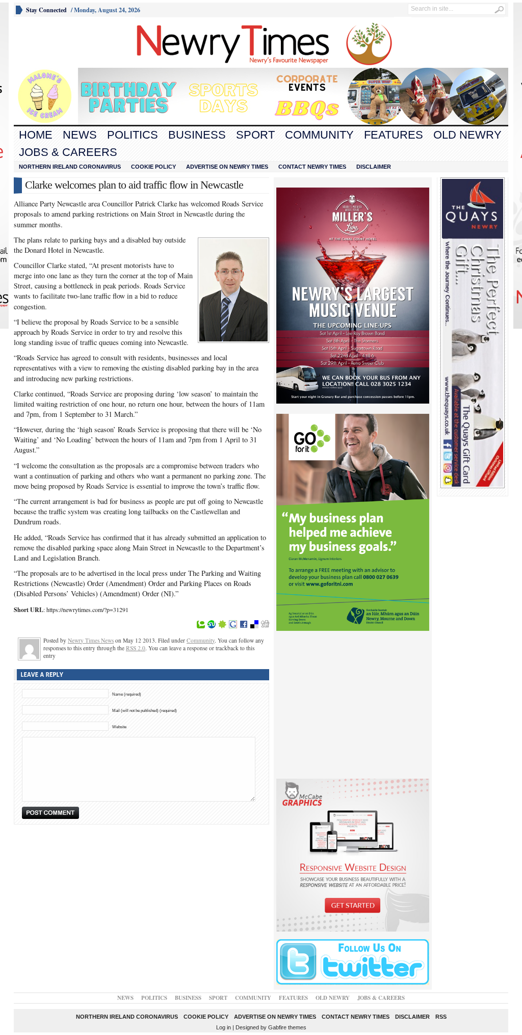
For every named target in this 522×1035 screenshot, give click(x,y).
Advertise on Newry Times (227, 167)
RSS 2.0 (135, 648)
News (80, 134)
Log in (223, 1027)
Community (319, 134)
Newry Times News (91, 640)
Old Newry (467, 134)
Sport (255, 134)
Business (197, 134)
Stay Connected (46, 10)
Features (393, 134)
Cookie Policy (153, 167)
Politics (132, 134)
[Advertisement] (70, 42)
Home (36, 134)
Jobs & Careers (68, 152)
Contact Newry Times (312, 167)
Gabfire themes (287, 1027)
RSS (441, 1017)
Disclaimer (373, 167)
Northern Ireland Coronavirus (70, 167)
